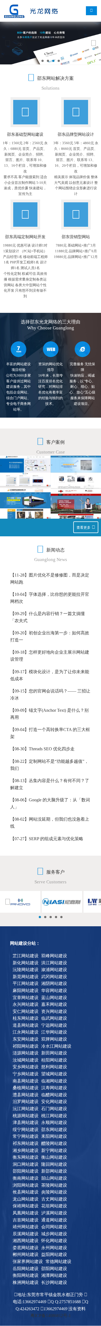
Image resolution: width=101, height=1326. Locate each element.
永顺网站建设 (54, 1122)
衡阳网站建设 (26, 1275)
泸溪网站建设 (54, 1213)
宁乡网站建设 (26, 1074)
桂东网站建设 (26, 1018)
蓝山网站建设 (54, 997)
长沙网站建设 (54, 1282)
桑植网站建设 (26, 1087)
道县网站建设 (26, 1025)
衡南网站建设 (26, 1178)
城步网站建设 (54, 1233)
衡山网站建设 (54, 1157)
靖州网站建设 (26, 1226)
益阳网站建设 (54, 1254)
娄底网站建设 (26, 1247)
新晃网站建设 (26, 976)
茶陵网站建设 (54, 1185)
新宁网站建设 (54, 1150)
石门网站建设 (54, 1108)
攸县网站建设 (26, 1192)
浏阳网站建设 (26, 1185)
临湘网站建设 (54, 1081)
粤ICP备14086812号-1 (50, 1315)
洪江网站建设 (54, 962)
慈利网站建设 (54, 1066)
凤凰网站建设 (26, 1213)
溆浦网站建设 (54, 969)
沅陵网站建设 (26, 969)
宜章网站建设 (26, 997)
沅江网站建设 (26, 1108)
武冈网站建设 (54, 976)
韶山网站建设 (54, 1178)
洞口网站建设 (26, 1164)
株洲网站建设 (26, 1282)
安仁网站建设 (26, 1011)
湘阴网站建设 (54, 983)
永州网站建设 (54, 1247)
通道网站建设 (54, 1220)
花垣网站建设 (54, 1206)
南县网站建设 (26, 1081)
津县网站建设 (26, 1122)
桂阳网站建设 (54, 1060)
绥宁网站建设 (26, 1129)
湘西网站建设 (26, 1240)
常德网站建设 (58, 1261)
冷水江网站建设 (56, 1046)
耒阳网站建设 (54, 1136)
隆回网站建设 (54, 1164)
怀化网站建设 (54, 1240)
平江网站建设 (26, 983)
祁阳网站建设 (26, 1046)
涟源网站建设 (26, 1053)
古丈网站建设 (54, 1199)
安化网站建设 (54, 1101)
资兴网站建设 (54, 1011)
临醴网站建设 (54, 1094)
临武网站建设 (54, 1018)
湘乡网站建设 (26, 1150)
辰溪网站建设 (26, 1233)
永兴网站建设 (26, 1004)
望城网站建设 (54, 1074)
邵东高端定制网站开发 (25, 237)
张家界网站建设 (28, 1261)
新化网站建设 (26, 962)
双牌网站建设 (54, 1039)
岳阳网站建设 (26, 1268)
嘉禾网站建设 (54, 1004)
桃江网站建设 (54, 1115)
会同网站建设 (54, 1226)
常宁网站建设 (26, 1136)
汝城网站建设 (26, 1060)
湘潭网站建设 (54, 1275)
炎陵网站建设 (54, 1192)
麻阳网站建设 (26, 990)
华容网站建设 (54, 990)
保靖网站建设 (26, 1206)
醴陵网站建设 (54, 1143)
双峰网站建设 (54, 955)
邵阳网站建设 (26, 1171)
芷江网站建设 (26, 955)
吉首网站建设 (26, 1220)
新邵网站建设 (54, 1171)
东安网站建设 (26, 1039)
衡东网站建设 (26, 1157)
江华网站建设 (54, 1032)
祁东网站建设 (26, 1143)
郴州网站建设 (26, 1254)
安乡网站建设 (26, 1066)
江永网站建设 (26, 1032)
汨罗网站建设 (26, 1101)
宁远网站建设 (54, 1025)
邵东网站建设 (54, 1129)
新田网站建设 (54, 1053)
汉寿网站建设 (54, 1087)
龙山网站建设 (26, 1199)
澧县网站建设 (26, 1094)
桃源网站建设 (26, 1115)
